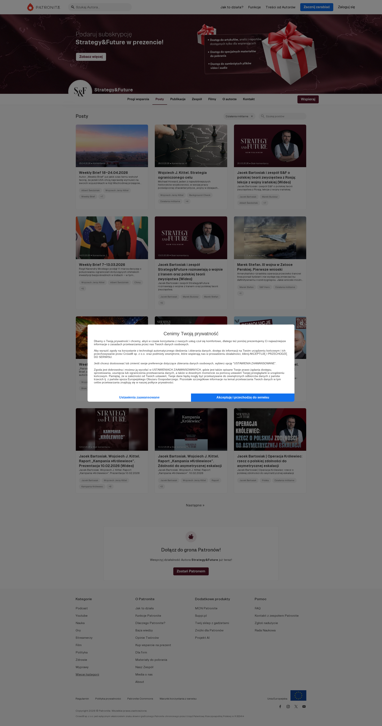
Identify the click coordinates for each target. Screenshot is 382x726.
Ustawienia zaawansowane (139, 397)
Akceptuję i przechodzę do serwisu (242, 397)
